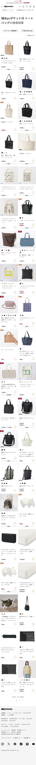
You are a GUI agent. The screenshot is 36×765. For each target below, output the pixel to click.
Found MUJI (29, 718)
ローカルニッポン (17, 713)
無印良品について (5, 732)
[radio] (2, 58)
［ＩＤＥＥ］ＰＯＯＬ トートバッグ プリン (26, 385)
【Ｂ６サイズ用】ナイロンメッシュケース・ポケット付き (26, 651)
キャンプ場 (21, 718)
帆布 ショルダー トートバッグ (8, 254)
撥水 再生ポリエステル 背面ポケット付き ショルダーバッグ (8, 320)
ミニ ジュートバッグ (7, 350)
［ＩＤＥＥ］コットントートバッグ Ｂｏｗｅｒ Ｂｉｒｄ (8, 220)
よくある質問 (10, 715)
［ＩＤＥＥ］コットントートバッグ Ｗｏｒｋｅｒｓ (26, 188)
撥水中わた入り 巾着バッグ (26, 617)
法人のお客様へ (5, 726)
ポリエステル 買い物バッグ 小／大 (8, 419)
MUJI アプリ (4, 724)
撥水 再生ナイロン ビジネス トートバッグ (26, 60)
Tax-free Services (14, 726)
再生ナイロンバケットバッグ (26, 419)
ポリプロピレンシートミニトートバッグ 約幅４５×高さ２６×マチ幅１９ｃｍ (26, 454)
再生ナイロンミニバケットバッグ (8, 453)
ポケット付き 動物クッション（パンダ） (8, 583)
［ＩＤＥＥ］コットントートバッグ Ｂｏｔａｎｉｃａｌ (8, 189)
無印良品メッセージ (22, 730)
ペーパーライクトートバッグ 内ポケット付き (8, 62)
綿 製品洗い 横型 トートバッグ (26, 256)
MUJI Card (17, 724)
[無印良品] (6, 709)
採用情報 (13, 730)
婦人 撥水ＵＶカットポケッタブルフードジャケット (26, 684)
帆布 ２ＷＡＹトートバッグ (8, 93)
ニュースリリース (5, 730)
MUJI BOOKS (4, 720)
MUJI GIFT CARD (26, 724)
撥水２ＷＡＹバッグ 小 (26, 486)
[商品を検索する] (20, 5)
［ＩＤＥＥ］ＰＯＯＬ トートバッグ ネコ (8, 287)
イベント (9, 713)
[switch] (15, 66)
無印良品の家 (4, 718)
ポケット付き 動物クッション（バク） (26, 515)
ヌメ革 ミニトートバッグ (26, 220)
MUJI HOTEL (12, 720)
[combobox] (7, 10)
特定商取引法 (27, 738)
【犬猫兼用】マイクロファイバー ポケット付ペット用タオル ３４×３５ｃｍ (8, 618)
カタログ (11, 724)
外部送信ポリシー (18, 738)
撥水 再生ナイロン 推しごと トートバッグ (8, 156)
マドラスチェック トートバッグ (26, 319)
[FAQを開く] (30, 5)
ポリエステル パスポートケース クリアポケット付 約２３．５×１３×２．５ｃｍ (9, 552)
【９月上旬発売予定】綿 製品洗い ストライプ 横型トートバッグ (8, 386)
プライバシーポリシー (6, 738)
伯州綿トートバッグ (24, 153)
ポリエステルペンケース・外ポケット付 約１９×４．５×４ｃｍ (8, 650)
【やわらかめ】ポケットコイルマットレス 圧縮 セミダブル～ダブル (26, 584)
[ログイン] (23, 5)
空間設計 (3, 715)
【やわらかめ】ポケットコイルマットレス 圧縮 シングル (26, 551)
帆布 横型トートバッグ (26, 94)
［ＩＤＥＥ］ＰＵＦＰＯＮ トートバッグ (27, 287)
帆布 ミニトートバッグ (26, 124)
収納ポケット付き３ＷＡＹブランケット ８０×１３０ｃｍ (8, 518)
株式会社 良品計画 (16, 732)
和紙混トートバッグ (6, 122)
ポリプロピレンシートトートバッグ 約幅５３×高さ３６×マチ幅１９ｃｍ (26, 353)
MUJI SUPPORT (27, 713)
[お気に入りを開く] (27, 5)
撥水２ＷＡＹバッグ (6, 486)
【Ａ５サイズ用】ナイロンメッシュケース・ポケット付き (8, 684)
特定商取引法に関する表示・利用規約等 (10, 734)
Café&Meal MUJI (13, 718)
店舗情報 (3, 713)
